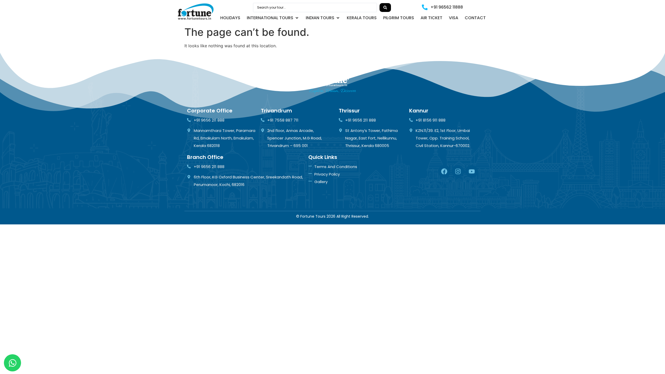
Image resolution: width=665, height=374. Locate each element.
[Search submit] (385, 7)
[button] (273, 18)
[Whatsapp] (12, 362)
